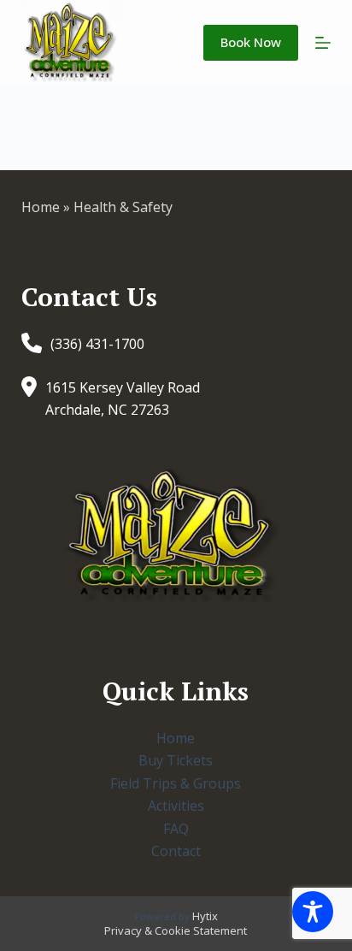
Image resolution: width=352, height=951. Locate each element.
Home (40, 207)
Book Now (250, 41)
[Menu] (323, 42)
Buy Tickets (175, 760)
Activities (176, 805)
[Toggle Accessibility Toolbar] (312, 911)
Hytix (205, 916)
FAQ (176, 828)
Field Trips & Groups (175, 783)
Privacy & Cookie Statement (175, 930)
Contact (176, 851)
